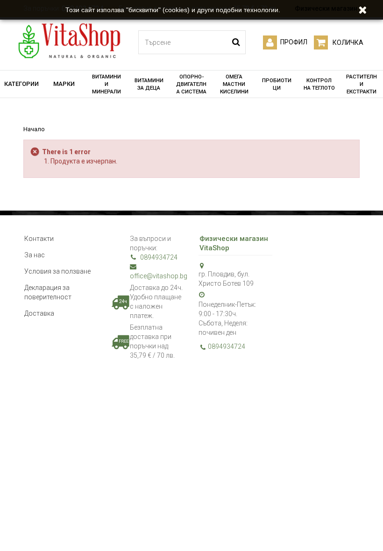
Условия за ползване (57, 271)
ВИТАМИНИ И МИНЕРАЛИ (106, 84)
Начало (34, 129)
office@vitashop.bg (157, 276)
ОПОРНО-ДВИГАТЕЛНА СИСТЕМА (191, 84)
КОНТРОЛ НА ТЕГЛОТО (319, 84)
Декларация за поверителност (47, 292)
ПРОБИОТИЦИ (276, 84)
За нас (34, 255)
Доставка (39, 313)
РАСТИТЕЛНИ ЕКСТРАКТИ (361, 84)
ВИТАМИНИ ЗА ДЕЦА (149, 84)
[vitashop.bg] (68, 41)
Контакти (39, 238)
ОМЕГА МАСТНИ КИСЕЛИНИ (234, 84)
